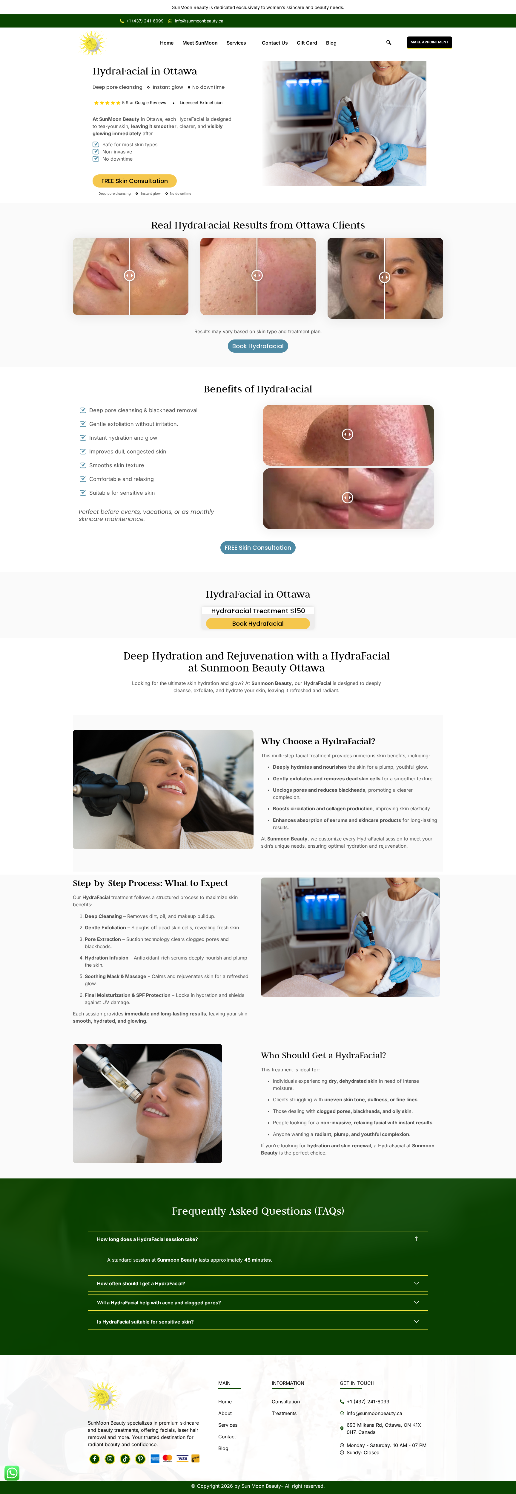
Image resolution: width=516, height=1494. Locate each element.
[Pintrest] (140, 1459)
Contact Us (275, 43)
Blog (331, 43)
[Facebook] (94, 1459)
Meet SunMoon (200, 43)
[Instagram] (110, 1459)
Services (236, 43)
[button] (388, 42)
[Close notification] (506, 7)
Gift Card (307, 43)
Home (166, 43)
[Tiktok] (125, 1459)
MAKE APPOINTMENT (430, 42)
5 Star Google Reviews (144, 102)
